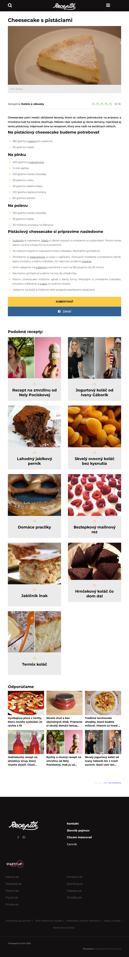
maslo (31, 141)
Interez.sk (12, 877)
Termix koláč (34, 664)
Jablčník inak (34, 595)
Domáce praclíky (34, 527)
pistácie (86, 261)
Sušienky (18, 240)
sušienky (41, 267)
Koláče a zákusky (32, 103)
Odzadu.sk (74, 891)
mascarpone (36, 162)
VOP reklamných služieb (48, 920)
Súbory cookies (112, 920)
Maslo (45, 240)
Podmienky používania (18, 920)
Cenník (72, 844)
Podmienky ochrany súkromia (82, 920)
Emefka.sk (74, 897)
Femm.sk (12, 891)
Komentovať (64, 301)
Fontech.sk (74, 877)
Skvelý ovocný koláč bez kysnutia (94, 461)
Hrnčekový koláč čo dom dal (94, 593)
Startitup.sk (75, 884)
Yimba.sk (12, 904)
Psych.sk (12, 897)
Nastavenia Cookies (63, 927)
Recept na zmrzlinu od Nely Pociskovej (34, 392)
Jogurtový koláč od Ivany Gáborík (94, 392)
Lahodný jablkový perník (34, 461)
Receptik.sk (14, 884)
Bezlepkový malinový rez (94, 529)
